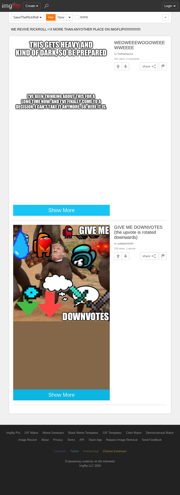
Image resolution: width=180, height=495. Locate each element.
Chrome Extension (114, 451)
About (45, 439)
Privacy (58, 439)
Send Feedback (152, 439)
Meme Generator (53, 432)
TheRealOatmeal (125, 54)
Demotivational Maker (160, 432)
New (61, 17)
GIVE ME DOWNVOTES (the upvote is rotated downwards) (138, 232)
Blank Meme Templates (83, 432)
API (81, 439)
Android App (91, 451)
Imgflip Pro (13, 432)
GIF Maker (31, 432)
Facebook (60, 451)
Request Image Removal (121, 439)
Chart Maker (134, 432)
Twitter (74, 451)
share (146, 66)
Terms (71, 439)
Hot (50, 17)
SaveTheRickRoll (25, 17)
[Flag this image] (163, 66)
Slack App (95, 439)
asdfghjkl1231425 (125, 243)
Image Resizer (27, 439)
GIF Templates (112, 432)
